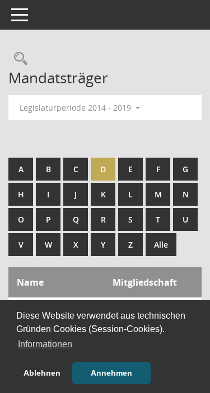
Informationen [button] (45, 344)
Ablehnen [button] (42, 372)
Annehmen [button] (111, 372)
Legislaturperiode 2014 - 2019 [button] (76, 107)
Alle (161, 244)
